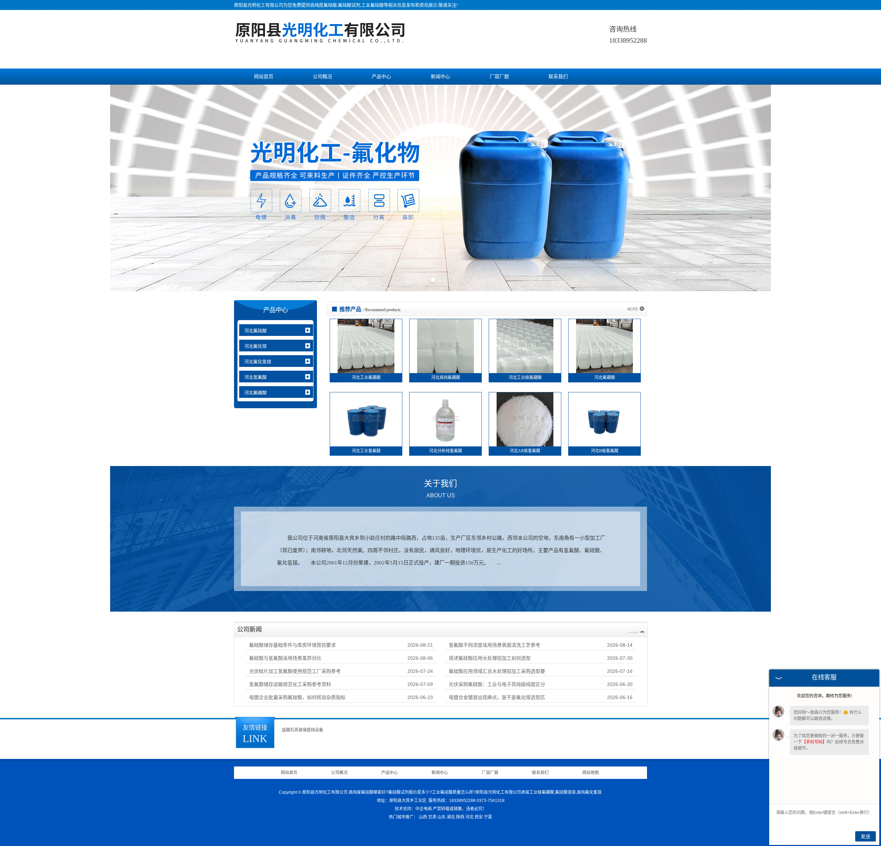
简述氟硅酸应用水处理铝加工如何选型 (490, 658)
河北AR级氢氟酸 (525, 450)
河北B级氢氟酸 (604, 450)
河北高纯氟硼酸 (445, 377)
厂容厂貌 (499, 76)
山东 (441, 817)
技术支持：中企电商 (413, 808)
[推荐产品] (635, 309)
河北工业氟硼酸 (366, 377)
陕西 (460, 817)
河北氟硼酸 (255, 392)
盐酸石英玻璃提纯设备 (302, 730)
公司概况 (322, 76)
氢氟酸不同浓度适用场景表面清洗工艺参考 (494, 645)
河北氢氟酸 (255, 377)
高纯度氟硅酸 (323, 5)
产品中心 (381, 76)
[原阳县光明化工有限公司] (320, 39)
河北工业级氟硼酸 (525, 377)
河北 (469, 817)
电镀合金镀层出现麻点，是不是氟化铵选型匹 (497, 697)
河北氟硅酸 (255, 330)
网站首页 (263, 76)
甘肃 (432, 817)
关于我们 (440, 488)
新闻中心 (440, 76)
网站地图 (590, 772)
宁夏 (488, 817)
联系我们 (558, 76)
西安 (479, 817)
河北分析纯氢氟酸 (445, 450)
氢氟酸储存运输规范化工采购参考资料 (290, 684)
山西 (423, 817)
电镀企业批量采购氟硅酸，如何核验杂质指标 (297, 697)
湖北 (451, 817)
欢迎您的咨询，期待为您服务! (824, 696)
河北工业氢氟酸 (366, 450)
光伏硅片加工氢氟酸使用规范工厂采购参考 (295, 671)
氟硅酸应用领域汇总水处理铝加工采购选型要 (497, 671)
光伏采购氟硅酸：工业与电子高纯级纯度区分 (497, 684)
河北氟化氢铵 (257, 361)
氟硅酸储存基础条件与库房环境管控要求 (292, 645)
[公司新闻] (636, 629)
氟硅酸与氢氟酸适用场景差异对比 (285, 658)
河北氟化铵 (255, 346)
